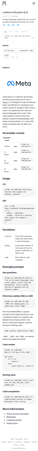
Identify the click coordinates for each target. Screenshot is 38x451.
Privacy (16, 445)
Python (17, 31)
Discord (10, 442)
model (6, 55)
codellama (7, 12)
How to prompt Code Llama (18, 414)
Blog (12, 439)
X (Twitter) (18, 442)
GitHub (3, 442)
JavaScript (24, 31)
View (15, 146)
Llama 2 (6, 102)
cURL (10, 31)
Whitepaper (11, 417)
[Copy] (32, 38)
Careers (34, 442)
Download (18, 439)
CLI (6, 31)
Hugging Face (12, 423)
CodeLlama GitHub (14, 420)
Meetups (27, 442)
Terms (22, 445)
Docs (26, 439)
